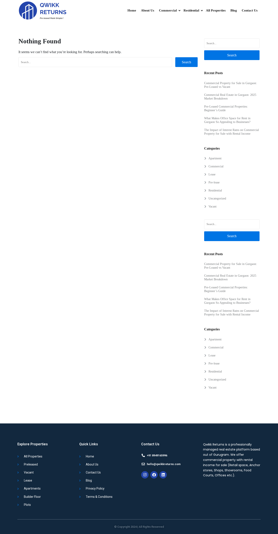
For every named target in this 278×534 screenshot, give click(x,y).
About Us (147, 10)
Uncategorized (217, 198)
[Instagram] (145, 474)
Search (186, 62)
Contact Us (250, 10)
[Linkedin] (163, 474)
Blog (233, 10)
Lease (211, 174)
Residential (191, 10)
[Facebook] (154, 474)
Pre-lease (214, 182)
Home (131, 10)
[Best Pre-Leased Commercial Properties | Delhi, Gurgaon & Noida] (42, 10)
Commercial (168, 10)
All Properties (216, 10)
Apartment (215, 158)
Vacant (212, 206)
